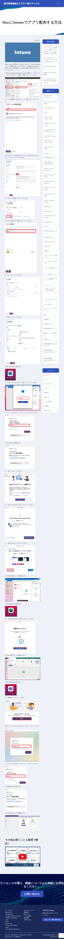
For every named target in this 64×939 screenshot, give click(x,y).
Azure (45, 379)
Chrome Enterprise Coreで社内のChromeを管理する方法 (50, 80)
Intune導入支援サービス (50, 157)
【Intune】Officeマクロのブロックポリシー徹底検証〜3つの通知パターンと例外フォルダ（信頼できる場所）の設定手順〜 (51, 49)
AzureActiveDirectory (49, 108)
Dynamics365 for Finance (50, 136)
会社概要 (46, 319)
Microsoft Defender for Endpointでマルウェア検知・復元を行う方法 (50, 59)
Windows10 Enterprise (49, 242)
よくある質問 (47, 304)
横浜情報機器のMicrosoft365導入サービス (50, 360)
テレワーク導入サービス (51, 299)
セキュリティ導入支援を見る (53, 919)
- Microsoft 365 (9, 914)
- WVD (7, 921)
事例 (45, 315)
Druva (45, 112)
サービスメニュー (49, 285)
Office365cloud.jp (48, 222)
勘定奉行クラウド (49, 324)
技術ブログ (47, 339)
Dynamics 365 (47, 383)
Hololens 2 (46, 153)
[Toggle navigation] (59, 3)
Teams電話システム (49, 237)
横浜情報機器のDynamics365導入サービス (50, 352)
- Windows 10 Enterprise (11, 918)
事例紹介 (46, 392)
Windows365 (47, 246)
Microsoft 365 (47, 374)
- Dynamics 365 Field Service (12, 929)
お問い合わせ (47, 410)
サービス (46, 388)
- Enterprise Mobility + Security (13, 916)
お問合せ (46, 250)
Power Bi (46, 226)
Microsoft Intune (48, 211)
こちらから (16, 70)
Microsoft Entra (48, 206)
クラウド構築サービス (50, 274)
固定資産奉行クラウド (50, 328)
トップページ (9, 910)
